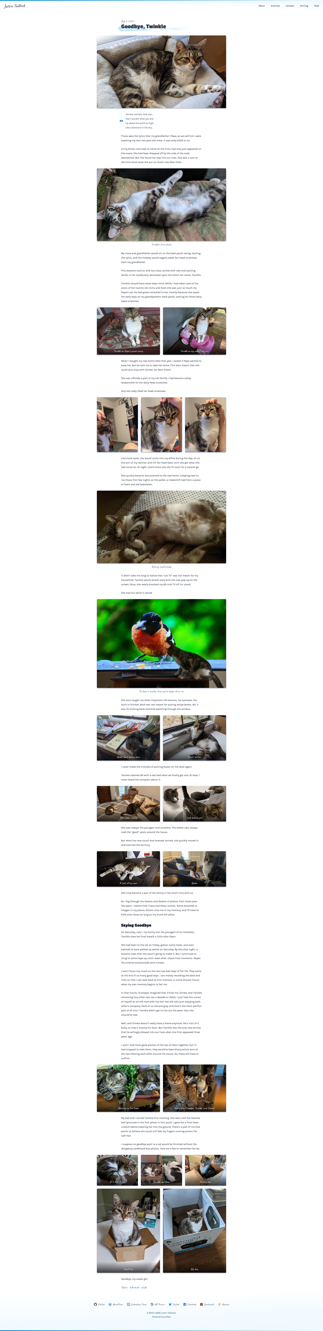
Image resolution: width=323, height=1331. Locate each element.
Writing (304, 5)
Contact (290, 5)
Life (144, 1287)
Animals (134, 1287)
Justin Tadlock (14, 6)
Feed (316, 5)
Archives (275, 5)
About (262, 5)
